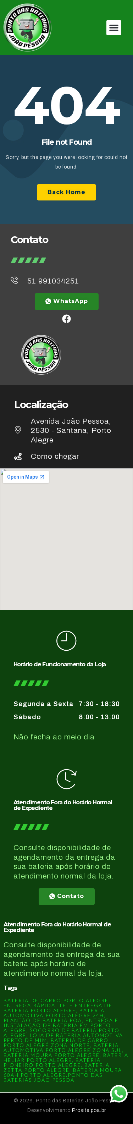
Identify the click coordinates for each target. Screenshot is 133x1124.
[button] (113, 27)
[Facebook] (67, 319)
